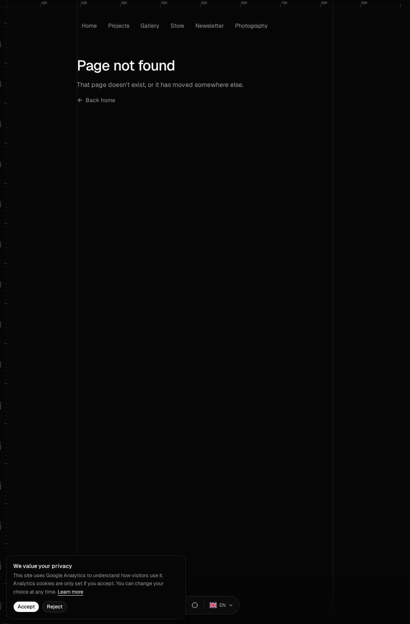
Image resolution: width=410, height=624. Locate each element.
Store (177, 25)
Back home (100, 100)
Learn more (70, 591)
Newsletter (209, 25)
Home (89, 25)
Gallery (150, 25)
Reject (54, 606)
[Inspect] (195, 605)
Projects (118, 25)
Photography (251, 25)
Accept (26, 606)
